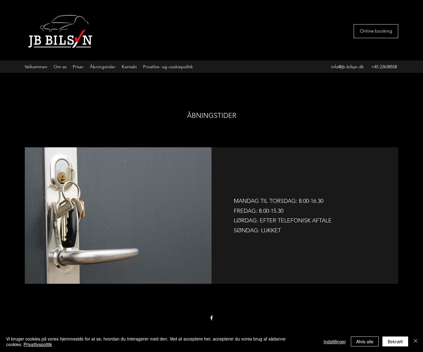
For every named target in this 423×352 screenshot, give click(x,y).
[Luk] (415, 341)
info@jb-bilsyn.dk (347, 66)
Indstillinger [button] (335, 341)
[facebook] (211, 318)
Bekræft (395, 341)
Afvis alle (364, 341)
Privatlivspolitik (38, 344)
